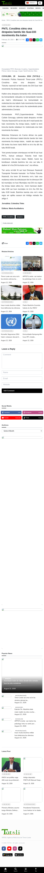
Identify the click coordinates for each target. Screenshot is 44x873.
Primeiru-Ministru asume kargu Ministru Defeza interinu (10, 809)
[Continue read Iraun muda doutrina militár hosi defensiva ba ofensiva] (11, 292)
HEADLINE (28, 273)
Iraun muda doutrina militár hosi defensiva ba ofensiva (10, 306)
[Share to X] (34, 39)
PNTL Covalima (8, 217)
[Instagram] (30, 39)
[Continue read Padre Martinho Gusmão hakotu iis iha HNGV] (33, 292)
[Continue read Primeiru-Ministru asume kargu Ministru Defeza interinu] (11, 794)
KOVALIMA (7, 25)
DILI (26, 302)
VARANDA (5, 8)
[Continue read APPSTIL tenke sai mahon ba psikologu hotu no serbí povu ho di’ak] (33, 263)
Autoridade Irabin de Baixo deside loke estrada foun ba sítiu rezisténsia (21, 682)
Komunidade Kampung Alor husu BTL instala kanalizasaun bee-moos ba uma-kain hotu (32, 335)
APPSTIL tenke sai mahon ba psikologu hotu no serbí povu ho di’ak (32, 278)
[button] (5, 870)
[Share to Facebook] (27, 39)
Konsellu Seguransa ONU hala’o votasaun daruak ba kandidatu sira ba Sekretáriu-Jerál (10, 335)
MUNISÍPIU (13, 8)
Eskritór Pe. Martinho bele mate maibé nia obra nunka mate (24, 710)
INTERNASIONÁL (8, 273)
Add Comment (8, 391)
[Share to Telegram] (40, 39)
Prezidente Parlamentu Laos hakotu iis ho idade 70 (32, 809)
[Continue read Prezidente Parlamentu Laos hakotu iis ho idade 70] (32, 794)
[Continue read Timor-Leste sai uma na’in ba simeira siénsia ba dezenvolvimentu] (11, 263)
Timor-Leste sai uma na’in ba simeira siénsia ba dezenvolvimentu (10, 278)
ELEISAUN (22, 8)
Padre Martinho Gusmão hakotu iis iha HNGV (31, 306)
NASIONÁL (20, 707)
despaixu (20, 217)
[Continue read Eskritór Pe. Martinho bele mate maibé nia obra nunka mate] (6, 711)
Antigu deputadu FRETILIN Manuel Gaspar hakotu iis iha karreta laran (32, 779)
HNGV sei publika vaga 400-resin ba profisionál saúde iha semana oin (10, 779)
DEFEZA (38, 8)
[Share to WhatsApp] (37, 39)
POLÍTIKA (30, 8)
